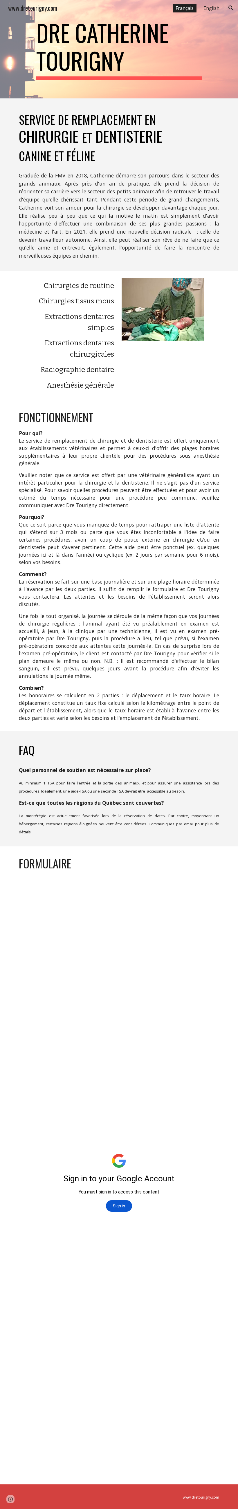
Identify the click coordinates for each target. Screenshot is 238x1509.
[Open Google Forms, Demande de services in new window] (210, 895)
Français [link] (185, 8)
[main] (119, 49)
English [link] (211, 8)
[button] (231, 8)
